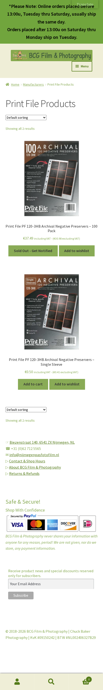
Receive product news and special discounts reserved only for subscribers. (50, 573)
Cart (79, 677)
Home (15, 84)
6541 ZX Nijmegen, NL (57, 442)
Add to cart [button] (33, 384)
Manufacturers (33, 84)
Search (51, 682)
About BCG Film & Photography (35, 467)
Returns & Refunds (24, 473)
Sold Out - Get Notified (33, 250)
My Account (17, 682)
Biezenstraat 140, (24, 442)
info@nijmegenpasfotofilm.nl (34, 454)
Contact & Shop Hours (27, 461)
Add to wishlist (76, 250)
